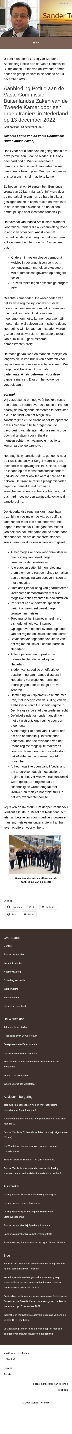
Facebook (9, 1374)
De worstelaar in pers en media (21, 1053)
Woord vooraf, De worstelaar (19, 1083)
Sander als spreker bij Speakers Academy (27, 1225)
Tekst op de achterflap (16, 1027)
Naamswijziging (12, 971)
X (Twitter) (9, 1359)
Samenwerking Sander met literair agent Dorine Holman (35, 1242)
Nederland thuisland (15, 1006)
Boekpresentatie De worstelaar (21, 1044)
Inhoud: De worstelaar (16, 1075)
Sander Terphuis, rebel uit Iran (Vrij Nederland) (29, 1159)
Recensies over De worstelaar (20, 1035)
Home (25, 59)
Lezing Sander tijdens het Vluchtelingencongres (30, 1194)
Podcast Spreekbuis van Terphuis (49, 1383)
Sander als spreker (14, 954)
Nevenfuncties (11, 997)
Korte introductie (13, 963)
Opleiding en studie (14, 980)
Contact (8, 945)
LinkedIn (8, 1368)
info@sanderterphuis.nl (16, 1353)
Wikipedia (63, 1389)
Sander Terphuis (36, 18)
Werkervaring (11, 988)
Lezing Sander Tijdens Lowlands (21, 1203)
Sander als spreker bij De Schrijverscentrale (28, 1233)
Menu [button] (37, 43)
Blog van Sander (44, 59)
